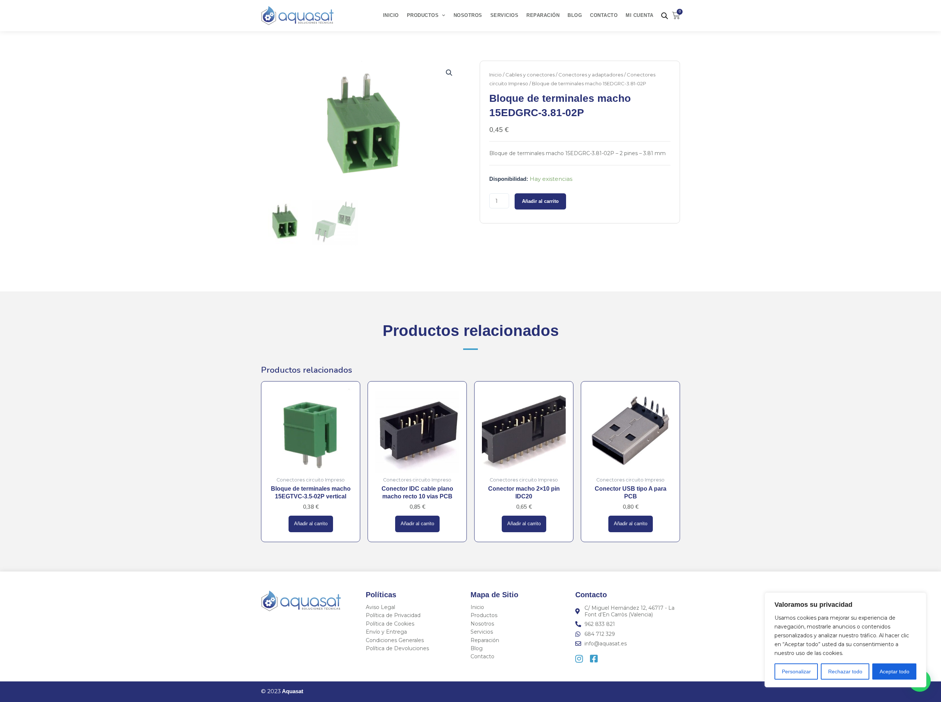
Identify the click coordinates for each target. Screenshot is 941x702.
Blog (575, 15)
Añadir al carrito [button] (311, 523)
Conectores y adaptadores (590, 75)
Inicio (391, 15)
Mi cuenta (640, 15)
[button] (449, 72)
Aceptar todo (894, 671)
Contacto (604, 15)
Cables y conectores (530, 75)
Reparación (542, 15)
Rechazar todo (845, 671)
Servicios (504, 15)
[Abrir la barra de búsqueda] (664, 15)
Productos (423, 15)
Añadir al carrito (540, 201)
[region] (845, 639)
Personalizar (796, 671)
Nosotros (468, 15)
